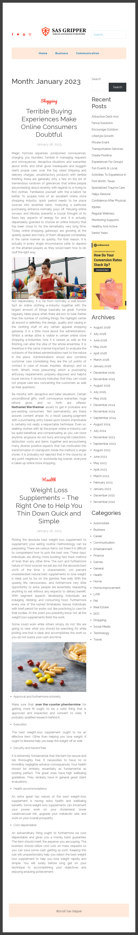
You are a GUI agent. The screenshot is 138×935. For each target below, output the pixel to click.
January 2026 (102, 366)
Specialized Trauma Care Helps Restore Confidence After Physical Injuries (109, 197)
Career (97, 536)
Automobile (101, 523)
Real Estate (101, 607)
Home (43, 53)
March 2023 (101, 476)
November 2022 (104, 502)
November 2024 (104, 411)
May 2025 (100, 398)
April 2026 (100, 353)
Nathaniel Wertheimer (28, 407)
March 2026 (101, 359)
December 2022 (104, 495)
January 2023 (102, 489)
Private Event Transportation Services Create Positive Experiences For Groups (107, 152)
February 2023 (102, 482)
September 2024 (104, 418)
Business (61, 53)
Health (49, 479)
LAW (96, 594)
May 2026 (100, 347)
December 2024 (104, 405)
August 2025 (101, 385)
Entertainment (102, 549)
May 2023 (100, 463)
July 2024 (99, 431)
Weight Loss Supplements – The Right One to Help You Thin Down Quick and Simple (49, 505)
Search (96, 79)
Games (98, 562)
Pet (95, 600)
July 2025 (99, 392)
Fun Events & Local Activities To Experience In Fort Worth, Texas (109, 175)
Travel (97, 639)
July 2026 (99, 334)
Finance (98, 555)
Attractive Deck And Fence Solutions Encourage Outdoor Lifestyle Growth (105, 126)
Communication (87, 53)
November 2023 (104, 437)
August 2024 (102, 424)
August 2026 (102, 327)
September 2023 (104, 443)
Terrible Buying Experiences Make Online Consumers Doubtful (49, 122)
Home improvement (106, 588)
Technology (101, 633)
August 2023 (101, 450)
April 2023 (100, 469)
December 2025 (104, 372)
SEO (96, 613)
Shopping (49, 100)
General (98, 568)
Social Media (101, 626)
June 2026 (100, 340)
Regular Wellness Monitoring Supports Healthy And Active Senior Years (105, 223)
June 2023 (100, 456)
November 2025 (104, 379)
